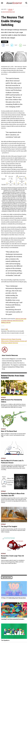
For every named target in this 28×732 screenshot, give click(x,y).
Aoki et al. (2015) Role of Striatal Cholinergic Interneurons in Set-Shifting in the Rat (13, 320)
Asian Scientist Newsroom (8, 11)
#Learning (18, 339)
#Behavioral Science (6, 339)
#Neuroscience (5, 341)
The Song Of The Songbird (9, 526)
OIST (6, 329)
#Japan (13, 339)
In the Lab (10, 9)
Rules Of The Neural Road (9, 431)
